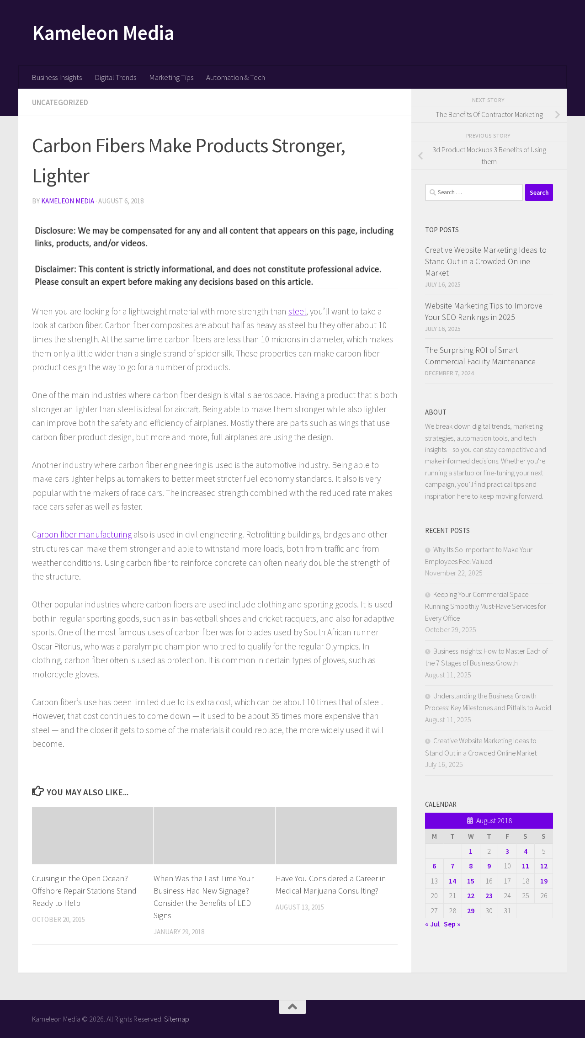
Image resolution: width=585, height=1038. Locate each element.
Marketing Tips (171, 77)
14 (452, 880)
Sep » (452, 923)
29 (470, 910)
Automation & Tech (235, 77)
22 (470, 895)
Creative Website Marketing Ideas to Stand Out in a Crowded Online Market (486, 261)
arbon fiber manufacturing (84, 534)
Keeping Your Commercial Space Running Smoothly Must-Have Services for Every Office (485, 606)
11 (525, 865)
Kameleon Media (103, 32)
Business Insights (57, 77)
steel (297, 311)
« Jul (432, 923)
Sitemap (176, 1018)
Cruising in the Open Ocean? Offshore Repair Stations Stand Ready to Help (84, 890)
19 (544, 880)
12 (544, 865)
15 (470, 880)
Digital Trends (115, 77)
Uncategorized (60, 102)
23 (489, 895)
